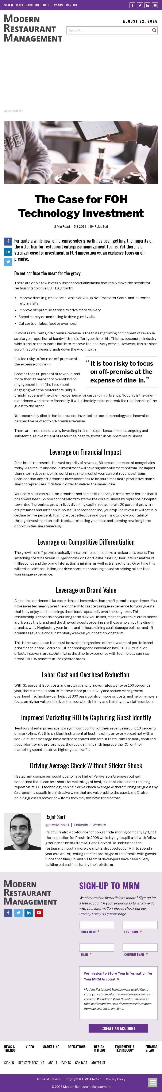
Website (99, 825)
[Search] (154, 30)
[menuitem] (8, 5)
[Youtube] (155, 5)
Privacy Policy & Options (98, 914)
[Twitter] (140, 5)
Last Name (131, 931)
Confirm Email (134, 954)
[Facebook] (132, 5)
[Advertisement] (81, 79)
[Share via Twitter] (8, 262)
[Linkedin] (147, 5)
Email (84, 954)
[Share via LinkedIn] (8, 252)
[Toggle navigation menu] (153, 1083)
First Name (88, 931)
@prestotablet (57, 825)
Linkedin (81, 825)
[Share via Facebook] (8, 242)
